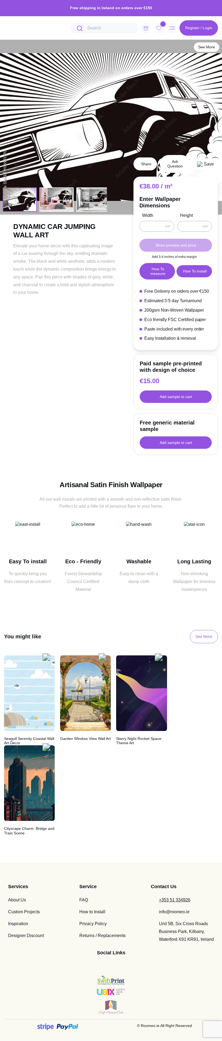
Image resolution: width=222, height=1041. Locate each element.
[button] (205, 163)
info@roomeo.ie (174, 911)
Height (186, 215)
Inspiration (18, 923)
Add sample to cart (176, 397)
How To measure (157, 271)
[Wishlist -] (163, 24)
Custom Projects (24, 911)
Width (147, 215)
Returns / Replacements (102, 935)
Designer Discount (26, 935)
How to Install (92, 911)
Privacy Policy (93, 923)
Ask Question (175, 163)
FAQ (83, 900)
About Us (17, 900)
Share (146, 164)
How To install (195, 271)
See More (206, 47)
